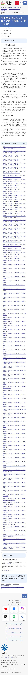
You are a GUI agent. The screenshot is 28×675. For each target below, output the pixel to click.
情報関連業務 (4, 9)
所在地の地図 (11, 563)
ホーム (4, 7)
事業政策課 (16, 584)
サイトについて (13, 640)
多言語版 (3, 10)
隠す (25, 143)
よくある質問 (13, 624)
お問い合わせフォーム (8, 570)
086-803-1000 (9, 657)
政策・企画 (16, 7)
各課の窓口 (8, 584)
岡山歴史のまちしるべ (14, 9)
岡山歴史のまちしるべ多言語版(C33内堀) (14, 406)
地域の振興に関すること (7, 585)
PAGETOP (24, 597)
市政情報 (10, 7)
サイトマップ (13, 636)
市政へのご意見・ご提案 (13, 628)
